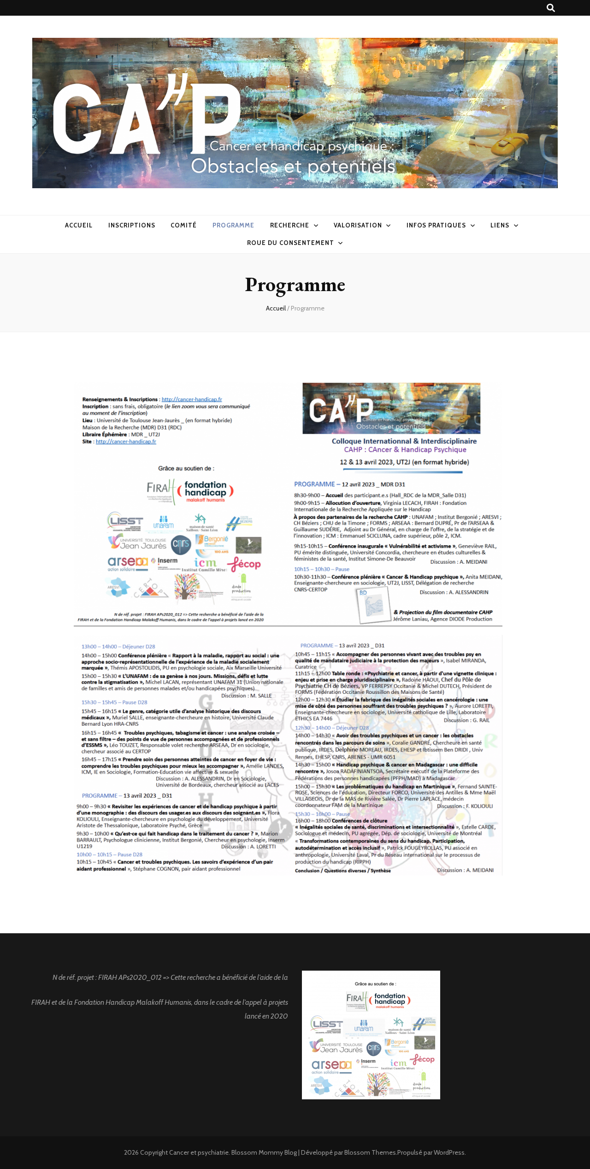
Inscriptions (131, 225)
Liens (499, 225)
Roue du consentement (290, 242)
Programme (233, 225)
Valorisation (358, 225)
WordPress (449, 1152)
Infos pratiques (436, 225)
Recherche (289, 225)
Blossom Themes (370, 1152)
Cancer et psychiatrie (199, 1152)
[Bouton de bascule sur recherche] (551, 8)
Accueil (79, 225)
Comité (184, 225)
